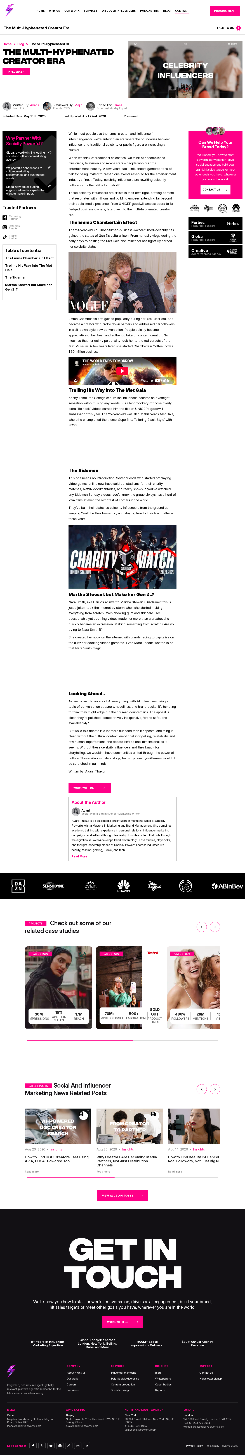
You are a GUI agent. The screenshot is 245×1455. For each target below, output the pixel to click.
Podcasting (149, 10)
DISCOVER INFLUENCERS (119, 10)
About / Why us (76, 1372)
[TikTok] (68, 1445)
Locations (73, 1390)
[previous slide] (202, 927)
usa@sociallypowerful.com (140, 1429)
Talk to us (225, 28)
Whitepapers (163, 1378)
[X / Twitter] (42, 1445)
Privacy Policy (194, 1445)
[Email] (77, 1445)
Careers (72, 1384)
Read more (32, 1171)
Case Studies (163, 1384)
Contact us (206, 1372)
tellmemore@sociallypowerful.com (203, 1426)
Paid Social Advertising (125, 1378)
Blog (167, 10)
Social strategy (120, 1390)
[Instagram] (59, 1445)
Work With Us (83, 787)
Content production (123, 1384)
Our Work (71, 10)
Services (91, 10)
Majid (78, 105)
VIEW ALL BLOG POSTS (118, 1195)
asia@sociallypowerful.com (82, 1425)
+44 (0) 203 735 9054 (196, 1422)
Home (40, 10)
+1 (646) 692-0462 (136, 1425)
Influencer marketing (123, 1372)
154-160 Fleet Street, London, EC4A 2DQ (207, 1419)
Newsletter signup (210, 1378)
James (117, 105)
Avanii (34, 105)
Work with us (117, 1321)
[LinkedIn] (86, 1445)
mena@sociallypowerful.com (24, 1425)
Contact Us (211, 189)
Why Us (54, 10)
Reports (160, 1390)
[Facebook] (33, 1445)
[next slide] (215, 927)
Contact (182, 10)
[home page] (10, 11)
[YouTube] (51, 1445)
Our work (72, 1378)
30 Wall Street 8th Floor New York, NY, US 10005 (149, 1421)
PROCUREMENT (225, 10)
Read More (79, 856)
